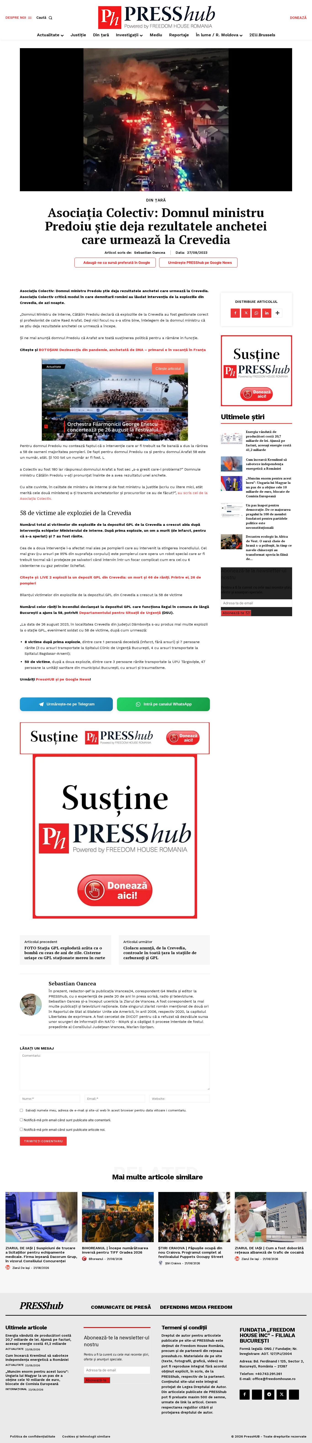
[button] (45, 18)
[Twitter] (245, 313)
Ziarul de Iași (21, 1268)
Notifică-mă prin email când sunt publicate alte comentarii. (67, 1120)
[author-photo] (8, 1267)
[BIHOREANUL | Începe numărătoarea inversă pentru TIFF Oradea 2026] (118, 1217)
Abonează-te (233, 613)
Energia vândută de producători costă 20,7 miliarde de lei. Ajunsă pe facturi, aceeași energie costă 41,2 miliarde (268, 440)
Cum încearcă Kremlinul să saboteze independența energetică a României (266, 464)
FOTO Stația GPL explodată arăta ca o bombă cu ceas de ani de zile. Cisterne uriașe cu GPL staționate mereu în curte (64, 952)
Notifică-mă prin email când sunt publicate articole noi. (64, 1129)
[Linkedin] (266, 313)
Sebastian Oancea (149, 253)
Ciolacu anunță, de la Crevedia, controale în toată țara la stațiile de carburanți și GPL (159, 952)
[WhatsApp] (256, 313)
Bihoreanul (96, 1259)
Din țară (156, 200)
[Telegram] (269, 1395)
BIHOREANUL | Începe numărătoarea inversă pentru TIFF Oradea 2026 (115, 1250)
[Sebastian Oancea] (31, 1004)
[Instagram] (257, 1395)
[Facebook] (235, 313)
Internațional (16, 1389)
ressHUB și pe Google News (64, 679)
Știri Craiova (173, 1263)
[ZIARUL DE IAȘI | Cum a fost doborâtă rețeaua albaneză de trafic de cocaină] (271, 1217)
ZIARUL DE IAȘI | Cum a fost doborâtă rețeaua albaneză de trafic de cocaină (269, 1250)
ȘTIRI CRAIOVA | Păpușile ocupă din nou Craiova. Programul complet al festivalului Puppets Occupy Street (190, 1252)
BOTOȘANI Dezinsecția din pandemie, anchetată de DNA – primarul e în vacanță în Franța (122, 350)
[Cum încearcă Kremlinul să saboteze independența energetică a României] (231, 463)
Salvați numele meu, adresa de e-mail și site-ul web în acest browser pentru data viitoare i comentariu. (106, 1110)
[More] (277, 313)
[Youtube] (294, 1395)
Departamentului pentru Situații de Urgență (120, 612)
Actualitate (14, 1349)
